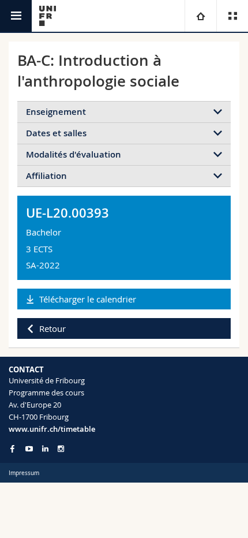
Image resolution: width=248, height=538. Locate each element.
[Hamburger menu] (16, 16)
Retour (52, 328)
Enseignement (56, 112)
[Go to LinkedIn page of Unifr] (45, 449)
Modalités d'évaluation (73, 154)
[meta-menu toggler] (232, 16)
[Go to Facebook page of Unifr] (12, 448)
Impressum (24, 473)
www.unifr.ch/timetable (52, 429)
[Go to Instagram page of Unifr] (61, 449)
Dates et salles (56, 133)
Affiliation (46, 176)
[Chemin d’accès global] (200, 16)
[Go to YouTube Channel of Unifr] (29, 449)
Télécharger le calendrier (87, 299)
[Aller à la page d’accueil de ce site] (47, 16)
